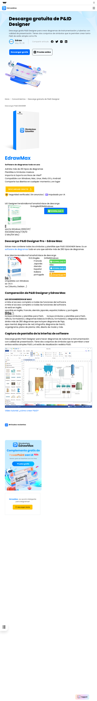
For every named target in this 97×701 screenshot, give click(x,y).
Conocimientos (19, 99)
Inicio (7, 99)
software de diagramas (17, 249)
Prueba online (44, 52)
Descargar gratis (19, 52)
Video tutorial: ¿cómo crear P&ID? (22, 410)
